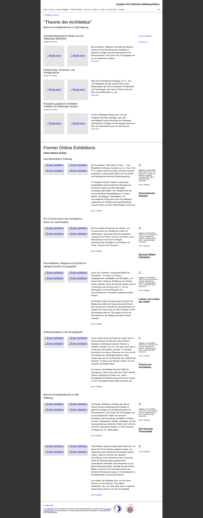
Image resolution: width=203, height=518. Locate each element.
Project (95, 9)
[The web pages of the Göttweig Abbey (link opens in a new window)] (130, 514)
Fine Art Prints (112, 9)
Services (87, 9)
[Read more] (54, 55)
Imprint (121, 9)
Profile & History (76, 9)
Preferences (143, 42)
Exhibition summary (52, 15)
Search (51, 9)
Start (45, 9)
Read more (95, 61)
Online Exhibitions (62, 9)
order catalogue (144, 184)
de (158, 9)
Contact (102, 9)
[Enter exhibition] (54, 165)
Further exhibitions (145, 36)
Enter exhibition (96, 211)
